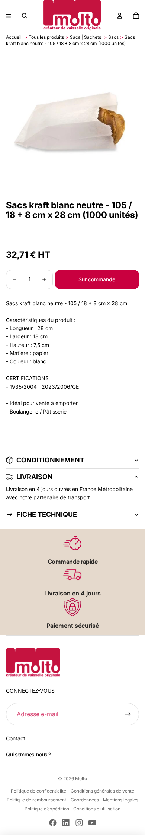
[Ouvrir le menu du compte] (120, 15)
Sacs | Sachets (85, 37)
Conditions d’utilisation (96, 809)
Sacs (113, 37)
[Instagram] (79, 822)
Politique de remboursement (36, 800)
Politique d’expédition (47, 809)
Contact (15, 738)
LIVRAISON (34, 477)
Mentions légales (120, 800)
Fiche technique (46, 514)
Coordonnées (85, 800)
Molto (81, 778)
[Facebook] (52, 822)
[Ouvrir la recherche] (24, 15)
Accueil (14, 37)
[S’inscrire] (128, 714)
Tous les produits (46, 37)
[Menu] (8, 15)
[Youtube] (92, 822)
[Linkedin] (65, 822)
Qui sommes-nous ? (28, 754)
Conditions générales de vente (102, 791)
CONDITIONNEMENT (50, 460)
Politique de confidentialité (38, 791)
